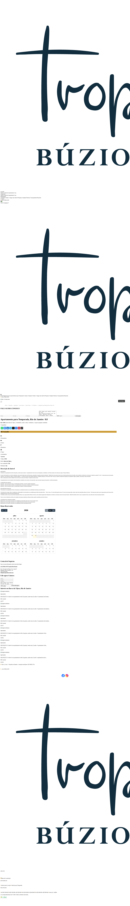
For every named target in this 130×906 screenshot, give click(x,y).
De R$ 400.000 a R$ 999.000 (41, 892)
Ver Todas (121, 401)
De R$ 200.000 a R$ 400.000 (28, 892)
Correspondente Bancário (35, 197)
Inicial (2, 395)
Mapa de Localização (5, 878)
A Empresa (3, 197)
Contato (2, 198)
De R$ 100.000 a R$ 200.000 (15, 892)
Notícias (28, 197)
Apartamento (11, 192)
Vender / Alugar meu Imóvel (12, 197)
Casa (15, 192)
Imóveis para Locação (8, 395)
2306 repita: (3, 585)
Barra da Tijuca (8, 461)
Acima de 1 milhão (53, 892)
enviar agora (78, 415)
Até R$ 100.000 (4, 892)
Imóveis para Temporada (18, 395)
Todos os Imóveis (4, 192)
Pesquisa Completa (22, 197)
